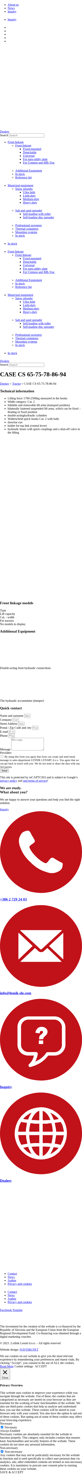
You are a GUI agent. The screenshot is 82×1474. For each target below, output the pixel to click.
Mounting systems (26, 232)
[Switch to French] (9, 37)
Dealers (5, 1181)
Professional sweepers (28, 225)
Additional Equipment (28, 170)
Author (12, 1280)
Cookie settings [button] (23, 1366)
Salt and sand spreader (28, 210)
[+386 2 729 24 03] (41, 892)
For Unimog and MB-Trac (39, 162)
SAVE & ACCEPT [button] (11, 1472)
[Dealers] (41, 1173)
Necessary (11, 1427)
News (11, 1277)
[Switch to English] (9, 31)
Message (5, 749)
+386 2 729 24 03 (13, 899)
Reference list (23, 177)
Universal (29, 155)
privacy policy (8, 780)
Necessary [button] (6, 1423)
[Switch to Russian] (9, 41)
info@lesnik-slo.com (15, 993)
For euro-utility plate (35, 159)
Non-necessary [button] (9, 1447)
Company (6, 719)
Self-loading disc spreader (38, 217)
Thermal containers (26, 228)
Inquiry (6, 1087)
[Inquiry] (41, 1079)
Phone (4, 735)
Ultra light (29, 192)
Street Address (9, 723)
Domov (4, 383)
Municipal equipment (20, 185)
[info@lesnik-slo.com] (41, 985)
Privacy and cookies (20, 1283)
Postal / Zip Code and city (16, 727)
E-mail (4, 731)
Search (4, 135)
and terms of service (35, 780)
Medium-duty (31, 199)
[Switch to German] (9, 34)
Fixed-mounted (32, 149)
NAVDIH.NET (29, 1349)
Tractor (16, 383)
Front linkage (16, 142)
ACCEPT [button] (41, 1366)
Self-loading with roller (37, 214)
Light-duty (29, 195)
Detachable (29, 152)
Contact (12, 1273)
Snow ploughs (24, 188)
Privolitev (6, 752)
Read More (7, 1366)
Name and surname (12, 715)
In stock (20, 174)
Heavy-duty (30, 202)
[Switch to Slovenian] (9, 27)
